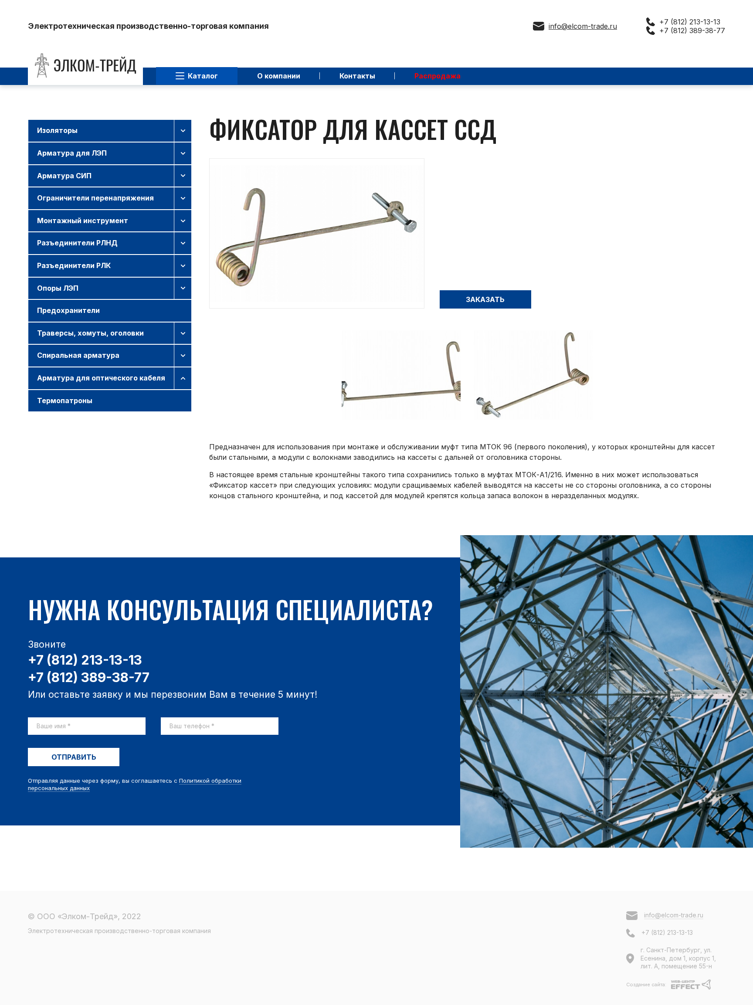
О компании (278, 75)
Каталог (203, 75)
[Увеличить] (317, 233)
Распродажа (437, 75)
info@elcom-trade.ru (583, 26)
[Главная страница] (85, 66)
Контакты (357, 75)
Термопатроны (64, 400)
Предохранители (68, 310)
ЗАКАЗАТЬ (485, 299)
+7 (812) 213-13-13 (689, 21)
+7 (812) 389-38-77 (692, 30)
